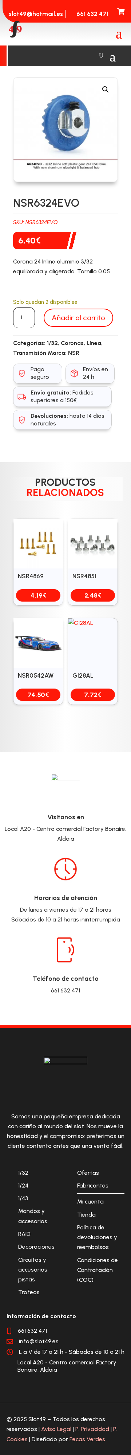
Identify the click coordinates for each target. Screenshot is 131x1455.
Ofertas (88, 1172)
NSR (73, 352)
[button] (105, 89)
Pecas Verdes (87, 1439)
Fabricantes (92, 1185)
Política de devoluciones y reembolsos (97, 1237)
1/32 (52, 343)
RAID (24, 1233)
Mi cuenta (90, 1201)
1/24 (23, 1185)
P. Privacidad (92, 1429)
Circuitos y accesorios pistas (32, 1269)
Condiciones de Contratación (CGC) (97, 1270)
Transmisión (29, 352)
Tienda (86, 1214)
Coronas (72, 343)
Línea (94, 343)
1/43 (23, 1198)
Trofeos (29, 1292)
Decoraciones (36, 1246)
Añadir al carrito (78, 317)
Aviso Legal (56, 1429)
